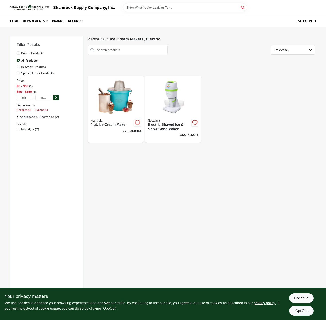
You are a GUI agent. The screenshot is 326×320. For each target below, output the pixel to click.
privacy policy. (265, 303)
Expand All (41, 110)
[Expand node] (18, 116)
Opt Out (301, 311)
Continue (301, 298)
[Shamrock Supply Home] (30, 7)
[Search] (243, 7)
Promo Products (32, 53)
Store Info (307, 21)
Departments (34, 21)
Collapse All (24, 110)
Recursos (76, 21)
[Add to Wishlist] (137, 122)
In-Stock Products (33, 67)
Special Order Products (37, 73)
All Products (29, 60)
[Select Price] (56, 97)
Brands (58, 21)
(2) (30, 129)
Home (14, 21)
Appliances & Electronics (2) (39, 117)
